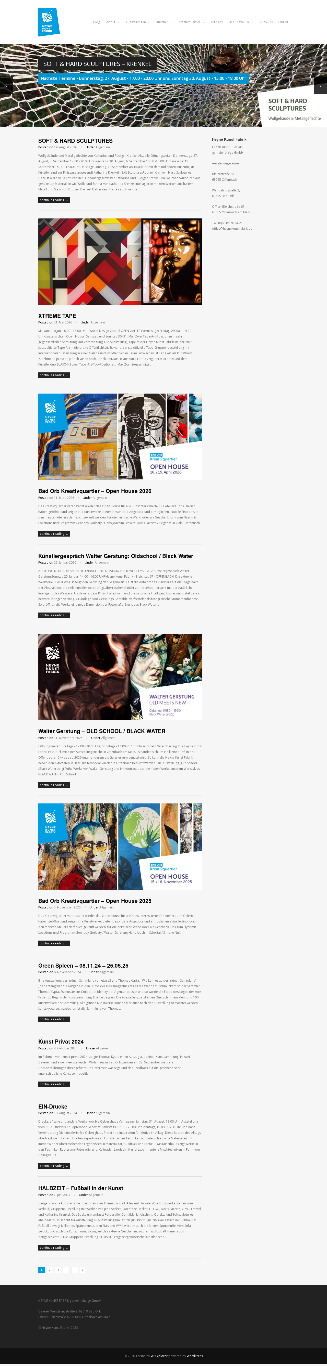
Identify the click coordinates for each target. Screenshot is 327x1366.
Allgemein (103, 147)
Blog (96, 22)
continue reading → (54, 200)
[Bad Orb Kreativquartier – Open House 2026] (120, 479)
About (111, 22)
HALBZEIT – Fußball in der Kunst (80, 1188)
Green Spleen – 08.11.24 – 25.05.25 (83, 965)
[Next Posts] (82, 1270)
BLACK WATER (239, 22)
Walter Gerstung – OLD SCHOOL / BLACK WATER (101, 731)
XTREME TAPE (58, 315)
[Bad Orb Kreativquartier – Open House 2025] (120, 889)
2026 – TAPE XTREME (274, 22)
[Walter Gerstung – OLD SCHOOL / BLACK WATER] (120, 719)
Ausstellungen (136, 22)
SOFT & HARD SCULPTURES (75, 140)
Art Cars (217, 22)
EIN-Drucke (52, 1106)
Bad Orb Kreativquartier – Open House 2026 (94, 491)
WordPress (195, 1356)
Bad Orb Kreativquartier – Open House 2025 (94, 900)
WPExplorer (159, 1356)
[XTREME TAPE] (120, 304)
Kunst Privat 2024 (61, 1041)
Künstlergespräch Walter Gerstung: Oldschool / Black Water (115, 556)
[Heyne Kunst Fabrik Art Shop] (52, 33)
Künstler (162, 22)
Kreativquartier (190, 22)
